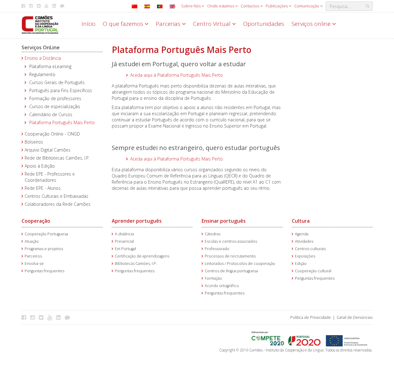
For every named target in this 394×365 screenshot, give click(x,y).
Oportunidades (263, 24)
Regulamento (42, 74)
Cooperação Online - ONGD (52, 134)
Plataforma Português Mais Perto (62, 122)
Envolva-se (34, 263)
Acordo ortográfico (222, 285)
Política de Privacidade (310, 317)
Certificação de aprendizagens (142, 256)
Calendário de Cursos (50, 114)
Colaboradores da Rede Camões (57, 204)
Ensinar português (224, 220)
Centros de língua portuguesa (231, 271)
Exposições (305, 256)
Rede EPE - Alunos (43, 188)
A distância (124, 234)
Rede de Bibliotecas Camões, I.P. (57, 158)
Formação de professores (55, 98)
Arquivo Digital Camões (47, 150)
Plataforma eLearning (50, 66)
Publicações (277, 6)
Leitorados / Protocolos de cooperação (240, 263)
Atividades (304, 241)
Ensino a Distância (43, 58)
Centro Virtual (212, 24)
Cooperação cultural (313, 271)
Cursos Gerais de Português (57, 82)
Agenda (301, 234)
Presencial (124, 241)
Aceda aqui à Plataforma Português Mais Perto (176, 75)
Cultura (301, 220)
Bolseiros (34, 142)
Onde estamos (221, 6)
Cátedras (212, 234)
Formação (213, 278)
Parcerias (169, 24)
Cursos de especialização (54, 106)
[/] (40, 24)
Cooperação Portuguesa (46, 234)
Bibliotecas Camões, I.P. (136, 263)
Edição (301, 263)
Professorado (217, 248)
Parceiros (33, 256)
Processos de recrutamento (230, 256)
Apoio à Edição (40, 166)
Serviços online (311, 24)
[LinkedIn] (60, 317)
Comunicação (307, 6)
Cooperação (36, 220)
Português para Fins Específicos (60, 90)
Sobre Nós (191, 6)
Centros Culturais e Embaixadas (56, 196)
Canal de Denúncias (354, 317)
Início (88, 24)
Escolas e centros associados (231, 241)
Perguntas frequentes (44, 271)
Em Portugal (125, 248)
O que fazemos (124, 24)
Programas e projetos (44, 248)
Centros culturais (310, 248)
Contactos (250, 6)
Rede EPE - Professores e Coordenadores (50, 177)
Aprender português (137, 220)
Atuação (32, 241)
